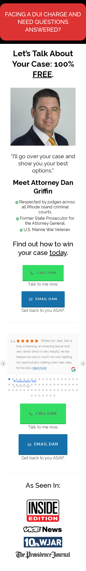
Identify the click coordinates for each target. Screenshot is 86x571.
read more (39, 368)
